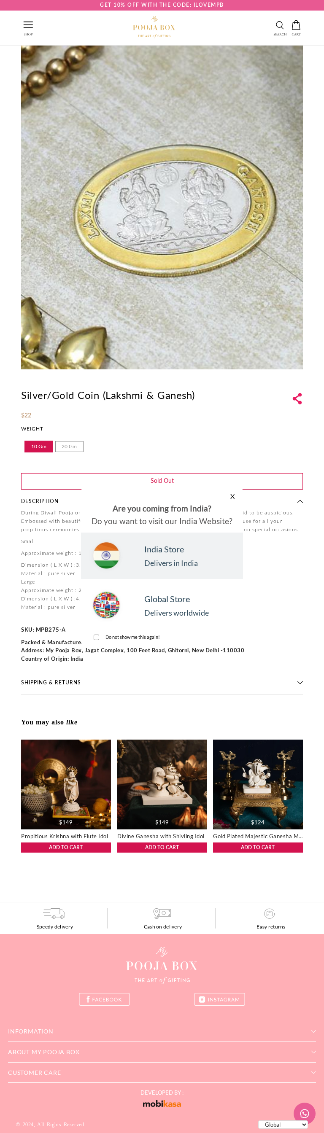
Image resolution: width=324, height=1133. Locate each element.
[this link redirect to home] (154, 28)
